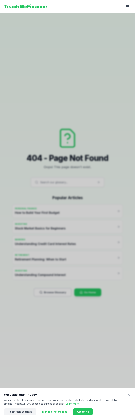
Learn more (72, 403)
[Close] (128, 394)
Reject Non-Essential (20, 411)
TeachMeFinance (25, 7)
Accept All (83, 411)
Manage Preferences (54, 411)
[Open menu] (127, 6)
